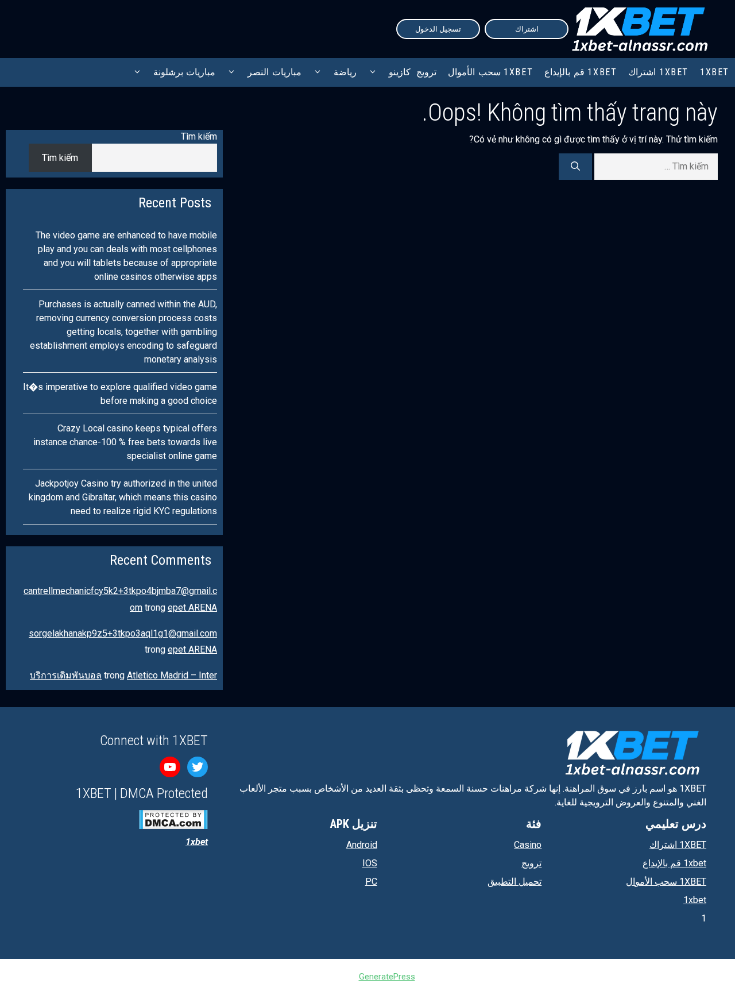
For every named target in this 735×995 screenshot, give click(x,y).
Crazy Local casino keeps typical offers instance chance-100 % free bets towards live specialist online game (125, 442)
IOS (369, 863)
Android (361, 844)
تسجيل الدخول (438, 29)
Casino (527, 844)
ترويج (426, 72)
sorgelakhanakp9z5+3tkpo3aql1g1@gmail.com (123, 633)
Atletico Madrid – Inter (172, 675)
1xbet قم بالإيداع (580, 72)
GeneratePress (387, 976)
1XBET (714, 72)
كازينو (400, 72)
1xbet (694, 899)
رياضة (345, 72)
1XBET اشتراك (658, 72)
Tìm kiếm (199, 136)
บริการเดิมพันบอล (66, 675)
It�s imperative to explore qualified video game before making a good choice (120, 393)
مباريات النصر (274, 72)
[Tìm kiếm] (575, 166)
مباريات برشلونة (184, 72)
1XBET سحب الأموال (490, 72)
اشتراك (527, 29)
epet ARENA (192, 607)
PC (371, 881)
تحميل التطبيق (514, 881)
